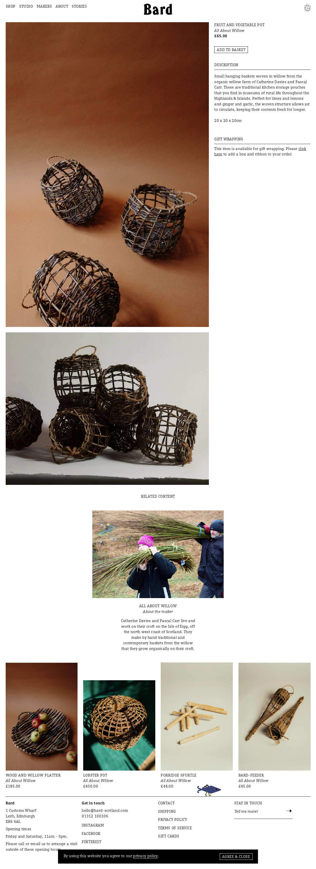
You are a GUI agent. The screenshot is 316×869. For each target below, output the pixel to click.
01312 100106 (95, 816)
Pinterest (91, 841)
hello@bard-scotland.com (105, 810)
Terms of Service (175, 828)
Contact (166, 803)
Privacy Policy (172, 819)
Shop (11, 6)
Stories (79, 6)
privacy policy (145, 855)
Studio (26, 6)
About (62, 6)
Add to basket (231, 49)
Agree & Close (236, 856)
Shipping (167, 811)
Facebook (91, 833)
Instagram (93, 825)
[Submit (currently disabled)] (289, 811)
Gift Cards (168, 836)
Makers (44, 6)
